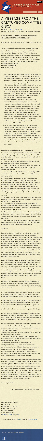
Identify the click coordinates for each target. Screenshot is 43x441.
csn (21, 29)
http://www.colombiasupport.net (10, 415)
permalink (34, 419)
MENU (39, 2)
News (19, 419)
